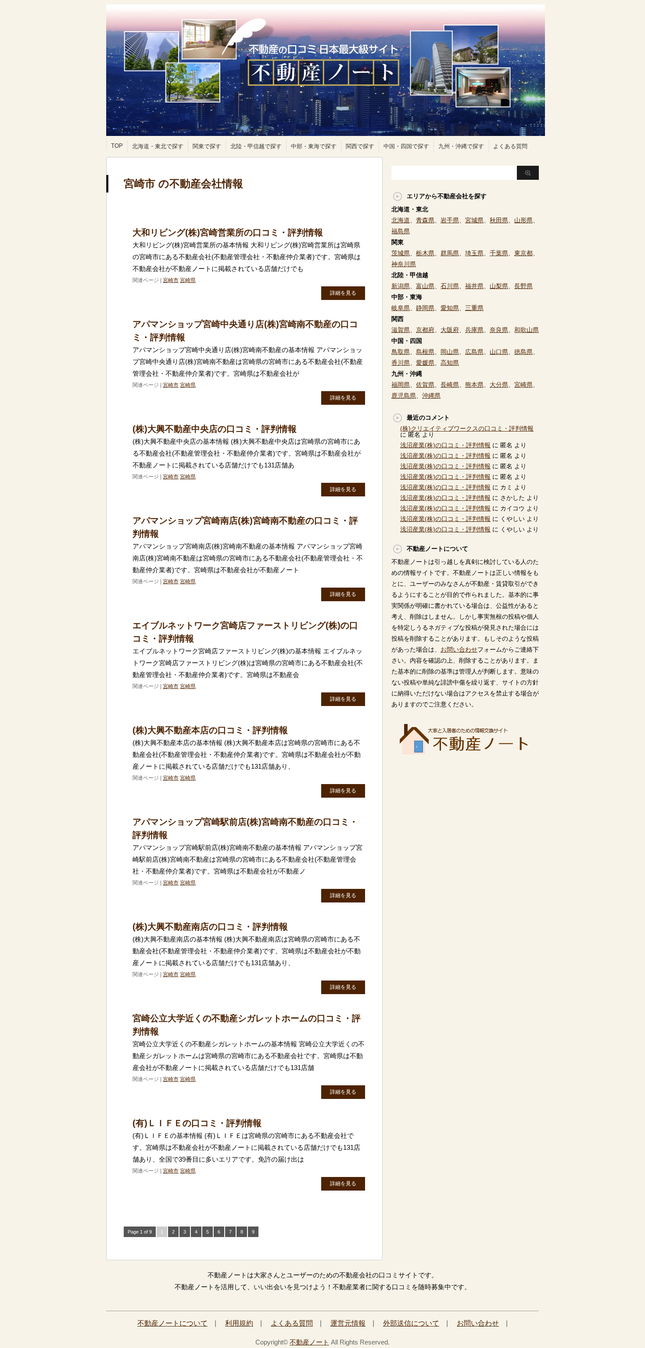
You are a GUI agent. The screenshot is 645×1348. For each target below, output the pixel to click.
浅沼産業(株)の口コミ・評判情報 (445, 445)
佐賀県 (425, 384)
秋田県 (499, 220)
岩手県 (450, 220)
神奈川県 (403, 263)
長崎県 (450, 384)
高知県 (450, 362)
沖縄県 (431, 395)
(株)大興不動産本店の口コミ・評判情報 (210, 730)
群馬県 (450, 253)
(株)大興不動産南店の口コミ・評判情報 (210, 926)
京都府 (425, 329)
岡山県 (450, 351)
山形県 (523, 220)
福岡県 (400, 384)
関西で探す (360, 146)
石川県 (450, 285)
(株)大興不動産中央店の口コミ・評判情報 (215, 429)
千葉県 (499, 253)
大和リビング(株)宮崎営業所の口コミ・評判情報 (228, 232)
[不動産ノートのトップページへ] (465, 751)
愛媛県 (425, 362)
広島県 (474, 351)
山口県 (499, 351)
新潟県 (400, 285)
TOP (117, 146)
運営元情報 (348, 1323)
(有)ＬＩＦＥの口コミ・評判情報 (197, 1123)
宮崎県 (188, 280)
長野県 (523, 285)
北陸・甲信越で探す (256, 146)
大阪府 (450, 329)
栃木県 (425, 253)
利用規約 (239, 1323)
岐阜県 (400, 307)
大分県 (499, 384)
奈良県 (499, 329)
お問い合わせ (459, 649)
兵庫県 (474, 329)
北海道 (400, 220)
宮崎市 (171, 280)
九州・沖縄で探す (461, 146)
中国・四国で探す (406, 146)
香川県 (400, 362)
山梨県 (499, 285)
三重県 (474, 307)
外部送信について (411, 1323)
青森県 (425, 220)
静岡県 (425, 307)
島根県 (425, 351)
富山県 (425, 285)
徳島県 (523, 351)
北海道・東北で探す (157, 146)
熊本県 (474, 384)
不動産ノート (309, 1342)
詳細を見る (343, 293)
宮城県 (474, 220)
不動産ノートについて (172, 1323)
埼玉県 (474, 253)
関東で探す (207, 146)
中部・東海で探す (314, 146)
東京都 (523, 253)
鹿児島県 (403, 395)
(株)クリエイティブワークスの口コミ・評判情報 (467, 428)
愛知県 (450, 307)
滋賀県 (400, 329)
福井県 (474, 285)
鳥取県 (400, 351)
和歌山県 (526, 329)
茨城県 (400, 253)
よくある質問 (510, 146)
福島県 (400, 231)
